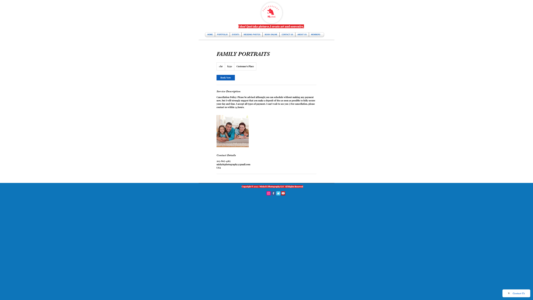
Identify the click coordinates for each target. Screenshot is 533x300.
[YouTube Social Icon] (283, 193)
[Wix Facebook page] (273, 193)
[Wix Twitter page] (278, 193)
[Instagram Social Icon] (268, 193)
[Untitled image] (233, 131)
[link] (226, 77)
